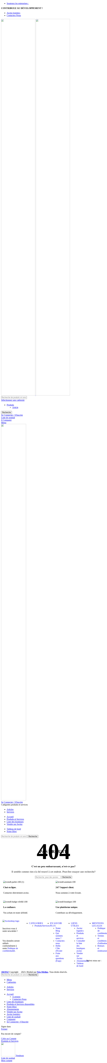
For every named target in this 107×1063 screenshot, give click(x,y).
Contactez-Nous (19, 999)
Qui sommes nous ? (59, 935)
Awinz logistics (80, 929)
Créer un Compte (8, 1038)
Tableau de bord (79, 964)
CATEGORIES (36, 923)
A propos (16, 997)
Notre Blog (58, 929)
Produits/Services (42, 926)
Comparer (11, 1019)
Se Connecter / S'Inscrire (17, 1022)
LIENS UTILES (75, 924)
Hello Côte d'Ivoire (59, 948)
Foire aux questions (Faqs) (60, 957)
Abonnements (82, 961)
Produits (10, 405)
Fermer (4, 1029)
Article (15, 407)
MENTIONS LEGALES (98, 924)
